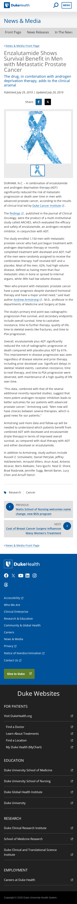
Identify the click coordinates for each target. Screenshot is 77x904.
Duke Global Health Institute (23, 792)
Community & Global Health (22, 625)
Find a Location (16, 740)
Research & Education (18, 618)
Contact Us (11, 660)
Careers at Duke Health (19, 880)
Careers (9, 632)
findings (15, 213)
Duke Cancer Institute (46, 205)
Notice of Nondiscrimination (22, 653)
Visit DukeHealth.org (18, 716)
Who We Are (12, 605)
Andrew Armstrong (26, 299)
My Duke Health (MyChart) (23, 747)
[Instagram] (36, 575)
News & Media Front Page (22, 46)
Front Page (13, 32)
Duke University (15, 803)
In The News (64, 32)
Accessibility (12, 598)
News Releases (38, 32)
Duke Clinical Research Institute (25, 828)
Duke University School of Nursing (27, 781)
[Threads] (7, 584)
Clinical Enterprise (16, 611)
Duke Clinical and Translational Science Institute (30, 852)
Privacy (8, 646)
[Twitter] (14, 575)
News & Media (13, 639)
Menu (66, 5)
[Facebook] (7, 575)
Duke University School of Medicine (28, 770)
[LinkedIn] (28, 575)
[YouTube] (21, 575)
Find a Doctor (15, 727)
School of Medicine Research (23, 839)
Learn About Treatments (22, 733)
